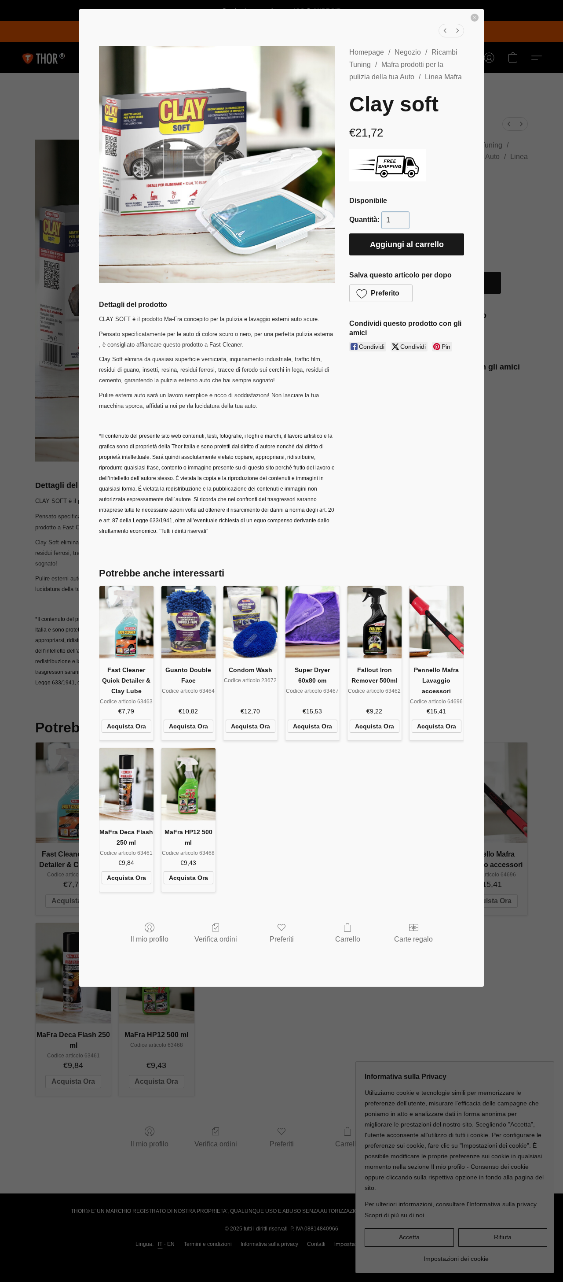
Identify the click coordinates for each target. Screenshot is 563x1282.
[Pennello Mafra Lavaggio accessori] (436, 622)
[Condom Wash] (250, 622)
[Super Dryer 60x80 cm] (312, 622)
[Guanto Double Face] (188, 622)
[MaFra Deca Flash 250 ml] (126, 784)
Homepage (366, 52)
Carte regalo (413, 939)
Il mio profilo (149, 939)
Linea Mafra (443, 77)
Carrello (347, 939)
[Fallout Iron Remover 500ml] (374, 622)
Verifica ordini (215, 939)
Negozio (408, 52)
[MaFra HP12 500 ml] (188, 784)
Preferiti (282, 939)
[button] (381, 293)
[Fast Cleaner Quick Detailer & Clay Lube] (126, 622)
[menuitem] (445, 30)
